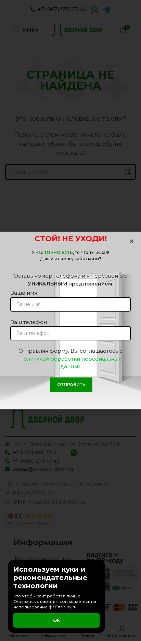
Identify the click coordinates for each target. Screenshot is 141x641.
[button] (131, 241)
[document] (70, 320)
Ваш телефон (28, 322)
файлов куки (63, 606)
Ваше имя (23, 293)
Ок (56, 620)
